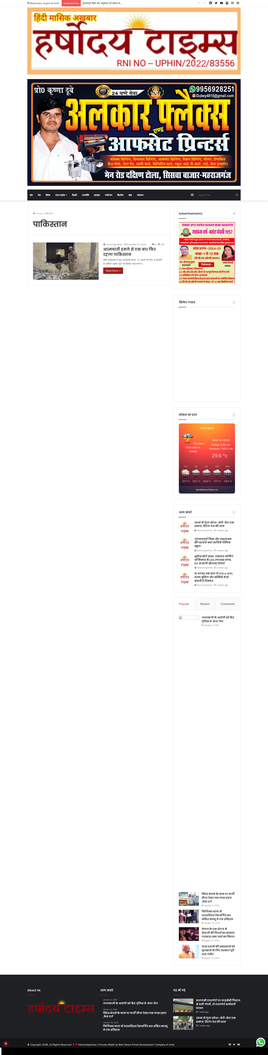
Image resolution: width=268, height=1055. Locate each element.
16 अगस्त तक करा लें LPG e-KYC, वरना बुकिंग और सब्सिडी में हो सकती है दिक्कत (213, 577)
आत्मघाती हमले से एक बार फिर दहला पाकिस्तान (129, 252)
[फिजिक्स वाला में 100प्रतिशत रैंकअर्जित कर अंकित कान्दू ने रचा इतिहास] (189, 916)
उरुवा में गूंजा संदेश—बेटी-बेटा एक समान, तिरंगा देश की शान (214, 524)
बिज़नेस (120, 195)
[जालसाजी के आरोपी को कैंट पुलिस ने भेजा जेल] (189, 753)
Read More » (113, 270)
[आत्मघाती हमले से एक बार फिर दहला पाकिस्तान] (66, 261)
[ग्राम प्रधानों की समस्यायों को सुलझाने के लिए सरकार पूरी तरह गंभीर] (189, 951)
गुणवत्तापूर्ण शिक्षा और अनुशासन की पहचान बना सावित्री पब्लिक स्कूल (112, 3)
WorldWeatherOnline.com (207, 490)
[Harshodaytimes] (134, 40)
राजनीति (85, 195)
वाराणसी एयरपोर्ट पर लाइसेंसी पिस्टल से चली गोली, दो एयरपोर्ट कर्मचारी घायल (218, 1004)
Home (39, 213)
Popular (184, 604)
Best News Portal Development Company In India (146, 1044)
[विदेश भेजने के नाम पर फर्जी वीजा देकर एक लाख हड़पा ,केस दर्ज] (189, 899)
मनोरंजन (108, 195)
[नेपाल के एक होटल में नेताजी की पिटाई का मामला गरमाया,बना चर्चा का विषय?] (189, 934)
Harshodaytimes (114, 244)
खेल (130, 195)
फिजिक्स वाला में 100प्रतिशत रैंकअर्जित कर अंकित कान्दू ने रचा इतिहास (217, 915)
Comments (228, 604)
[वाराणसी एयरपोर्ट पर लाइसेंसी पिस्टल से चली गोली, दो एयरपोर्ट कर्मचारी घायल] (183, 1005)
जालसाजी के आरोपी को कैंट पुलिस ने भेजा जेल (218, 619)
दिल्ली (74, 195)
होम (31, 195)
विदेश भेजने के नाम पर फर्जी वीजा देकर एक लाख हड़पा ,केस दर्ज (218, 897)
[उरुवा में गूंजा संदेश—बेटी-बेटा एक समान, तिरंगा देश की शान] (183, 1023)
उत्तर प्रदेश (60, 195)
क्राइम (97, 195)
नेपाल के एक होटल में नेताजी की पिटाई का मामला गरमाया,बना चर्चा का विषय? (218, 933)
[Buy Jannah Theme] (134, 132)
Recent (204, 604)
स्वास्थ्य (140, 195)
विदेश (48, 195)
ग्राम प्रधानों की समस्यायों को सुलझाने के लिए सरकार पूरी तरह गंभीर (218, 950)
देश (39, 195)
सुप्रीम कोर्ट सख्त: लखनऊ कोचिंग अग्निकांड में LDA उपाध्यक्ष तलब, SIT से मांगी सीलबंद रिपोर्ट (213, 560)
